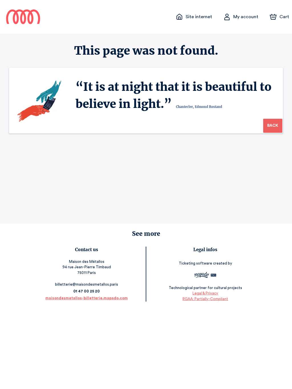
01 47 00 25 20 (86, 291)
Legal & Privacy (205, 293)
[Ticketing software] (205, 275)
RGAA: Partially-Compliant (205, 299)
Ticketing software (195, 263)
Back (272, 126)
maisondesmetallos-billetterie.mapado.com (86, 298)
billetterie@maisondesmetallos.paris (86, 284)
